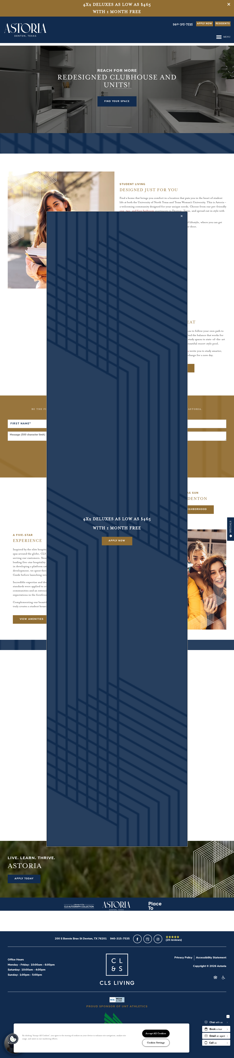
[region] (101, 1038)
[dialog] (117, 529)
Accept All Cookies (156, 1033)
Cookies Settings (156, 1042)
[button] (117, 541)
